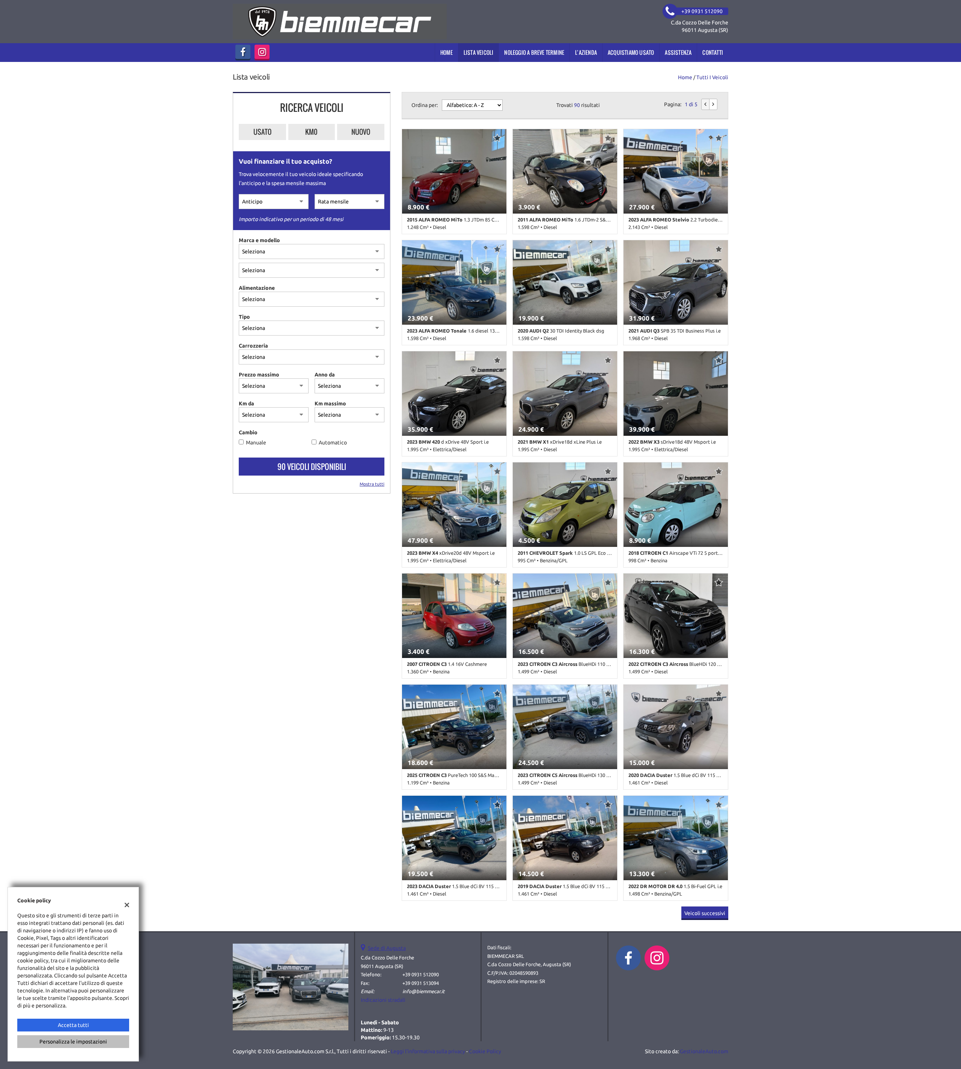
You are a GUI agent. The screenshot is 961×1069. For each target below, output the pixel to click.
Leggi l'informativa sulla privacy (428, 1051)
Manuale (256, 443)
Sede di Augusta (387, 948)
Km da (246, 403)
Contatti (712, 52)
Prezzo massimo (259, 375)
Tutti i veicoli (712, 77)
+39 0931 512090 (420, 974)
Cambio (248, 432)
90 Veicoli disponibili (311, 466)
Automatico (333, 443)
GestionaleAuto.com (704, 1051)
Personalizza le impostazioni (73, 1042)
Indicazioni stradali (383, 1000)
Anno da (325, 375)
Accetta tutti (73, 1025)
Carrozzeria (253, 346)
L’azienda (586, 52)
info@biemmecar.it (423, 991)
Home (446, 52)
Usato (262, 132)
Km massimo (330, 403)
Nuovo (360, 132)
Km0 (311, 132)
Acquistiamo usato (631, 52)
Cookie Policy (485, 1051)
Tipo (244, 317)
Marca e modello (259, 240)
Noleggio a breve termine (534, 52)
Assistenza (678, 52)
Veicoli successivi (704, 913)
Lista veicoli (479, 52)
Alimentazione (257, 288)
